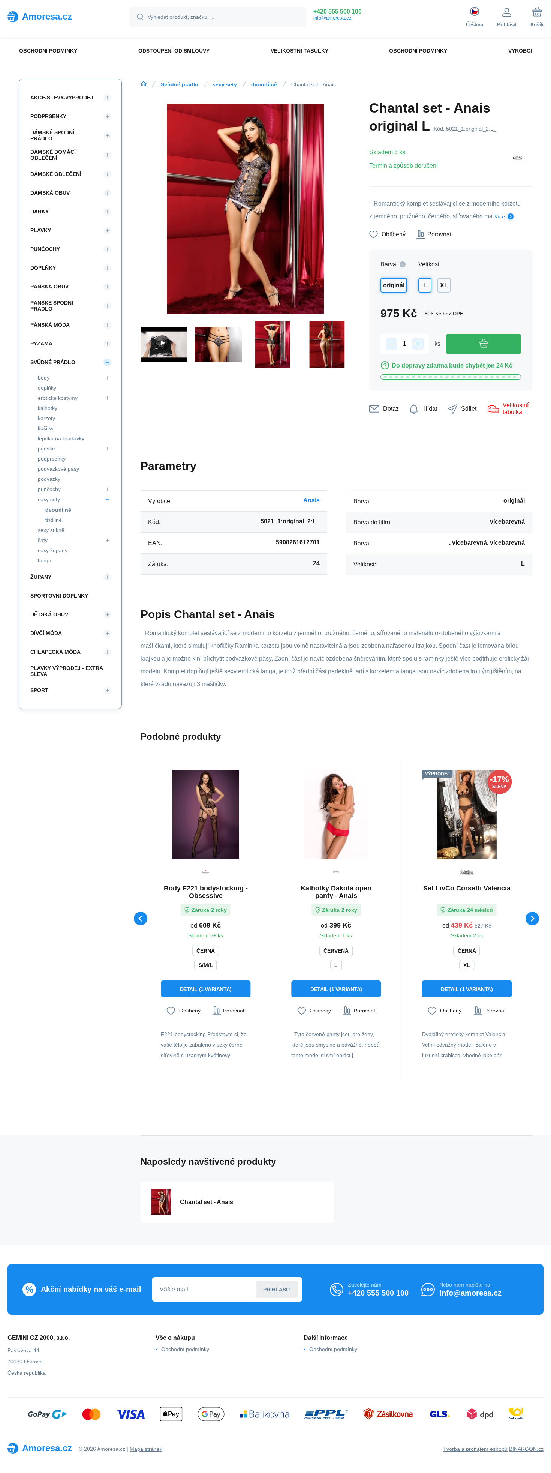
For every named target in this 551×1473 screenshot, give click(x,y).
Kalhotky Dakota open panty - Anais (336, 891)
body (43, 378)
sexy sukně (51, 530)
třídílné (53, 520)
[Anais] (517, 158)
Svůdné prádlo (179, 84)
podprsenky (52, 459)
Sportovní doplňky (59, 596)
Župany (40, 577)
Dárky (39, 212)
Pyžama (41, 344)
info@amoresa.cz (332, 18)
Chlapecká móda (55, 652)
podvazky (49, 479)
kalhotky (47, 408)
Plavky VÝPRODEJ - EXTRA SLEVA (66, 671)
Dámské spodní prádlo (52, 135)
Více (499, 216)
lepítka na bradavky (61, 438)
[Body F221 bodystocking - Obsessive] (205, 814)
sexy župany (52, 550)
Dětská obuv (49, 614)
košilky (46, 428)
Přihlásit (277, 1290)
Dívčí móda (46, 633)
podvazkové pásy (58, 469)
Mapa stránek (146, 1449)
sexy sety (225, 84)
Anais (311, 500)
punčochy (49, 489)
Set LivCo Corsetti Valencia (467, 888)
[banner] (59, 16)
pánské (46, 449)
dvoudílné (264, 84)
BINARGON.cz (526, 1449)
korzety (46, 418)
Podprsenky (48, 116)
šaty (43, 540)
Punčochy (45, 249)
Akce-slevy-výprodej (61, 98)
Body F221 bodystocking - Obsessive (206, 891)
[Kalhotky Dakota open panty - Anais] (336, 814)
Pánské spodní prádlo (51, 306)
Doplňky (43, 268)
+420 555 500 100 (337, 11)
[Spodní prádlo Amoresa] (144, 84)
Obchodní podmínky (185, 1349)
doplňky (47, 388)
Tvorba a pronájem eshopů (475, 1449)
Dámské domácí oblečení (53, 155)
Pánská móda (50, 325)
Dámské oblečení (55, 174)
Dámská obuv (50, 193)
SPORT (39, 690)
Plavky (40, 230)
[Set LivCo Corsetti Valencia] (467, 814)
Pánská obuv (49, 287)
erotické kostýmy (58, 398)
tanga (44, 560)
